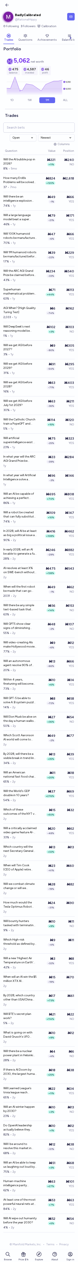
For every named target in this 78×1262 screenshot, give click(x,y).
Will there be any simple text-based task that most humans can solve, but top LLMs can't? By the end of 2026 (19, 607)
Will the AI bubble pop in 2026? (19, 161)
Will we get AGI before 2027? (17, 347)
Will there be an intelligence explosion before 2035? (17, 199)
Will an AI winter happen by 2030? (19, 1109)
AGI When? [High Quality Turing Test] (19, 310)
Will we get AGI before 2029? (17, 366)
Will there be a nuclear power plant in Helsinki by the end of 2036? (18, 1053)
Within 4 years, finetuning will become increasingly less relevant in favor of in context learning (19, 682)
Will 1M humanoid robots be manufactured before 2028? (19, 254)
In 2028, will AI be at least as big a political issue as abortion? (20, 533)
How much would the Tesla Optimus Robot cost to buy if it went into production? (17, 905)
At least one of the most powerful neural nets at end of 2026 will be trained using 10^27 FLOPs (19, 1202)
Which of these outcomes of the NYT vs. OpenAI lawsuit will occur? (19, 812)
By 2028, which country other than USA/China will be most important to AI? (19, 998)
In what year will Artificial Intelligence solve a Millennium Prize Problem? (19, 477)
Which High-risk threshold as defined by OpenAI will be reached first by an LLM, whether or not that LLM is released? (19, 942)
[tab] (8, 38)
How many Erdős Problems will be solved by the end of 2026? (18, 180)
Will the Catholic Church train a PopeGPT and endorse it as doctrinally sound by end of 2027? (19, 422)
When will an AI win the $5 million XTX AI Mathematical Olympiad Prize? (20, 979)
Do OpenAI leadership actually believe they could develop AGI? (17, 1128)
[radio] (12, 100)
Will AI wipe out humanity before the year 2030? (20, 1220)
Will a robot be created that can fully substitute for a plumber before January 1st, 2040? (19, 515)
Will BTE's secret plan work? (17, 1016)
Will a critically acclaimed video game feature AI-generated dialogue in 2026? (20, 830)
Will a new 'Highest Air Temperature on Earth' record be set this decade (18, 960)
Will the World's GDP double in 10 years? (16, 793)
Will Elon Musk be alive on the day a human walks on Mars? (19, 719)
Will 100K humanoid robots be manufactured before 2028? (20, 236)
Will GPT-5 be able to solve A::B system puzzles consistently (20, 700)
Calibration (48, 26)
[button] (46, 151)
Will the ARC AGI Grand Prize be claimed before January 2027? (18, 273)
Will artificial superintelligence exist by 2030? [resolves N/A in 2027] (20, 440)
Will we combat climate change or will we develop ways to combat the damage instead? (19, 886)
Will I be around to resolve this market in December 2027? (17, 1146)
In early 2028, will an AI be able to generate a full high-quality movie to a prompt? (19, 552)
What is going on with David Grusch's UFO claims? (17, 1035)
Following (11, 26)
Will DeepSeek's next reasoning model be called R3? (16, 329)
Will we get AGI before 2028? (17, 384)
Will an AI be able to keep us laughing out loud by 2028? (19, 1165)
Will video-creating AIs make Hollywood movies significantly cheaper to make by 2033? (19, 645)
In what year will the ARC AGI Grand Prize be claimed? (19, 459)
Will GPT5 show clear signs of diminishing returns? (17, 626)
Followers (28, 26)
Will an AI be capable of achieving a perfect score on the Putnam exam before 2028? (18, 496)
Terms (50, 1244)
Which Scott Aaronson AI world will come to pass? (18, 737)
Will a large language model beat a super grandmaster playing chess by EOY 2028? (17, 217)
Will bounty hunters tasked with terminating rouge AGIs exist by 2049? (19, 923)
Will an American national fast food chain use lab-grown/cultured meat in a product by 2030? (19, 775)
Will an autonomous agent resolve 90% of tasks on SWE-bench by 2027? (19, 663)
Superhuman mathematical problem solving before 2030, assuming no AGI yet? (18, 292)
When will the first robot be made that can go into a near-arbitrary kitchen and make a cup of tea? (19, 589)
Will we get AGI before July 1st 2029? (17, 403)
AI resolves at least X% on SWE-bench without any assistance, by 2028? (19, 570)
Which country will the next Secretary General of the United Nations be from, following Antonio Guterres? (19, 849)
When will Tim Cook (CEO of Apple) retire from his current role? (17, 868)
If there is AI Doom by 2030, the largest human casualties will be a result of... (19, 1072)
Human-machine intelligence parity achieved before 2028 (17, 1183)
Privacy (64, 1244)
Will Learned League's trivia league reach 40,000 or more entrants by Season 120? (20, 1090)
